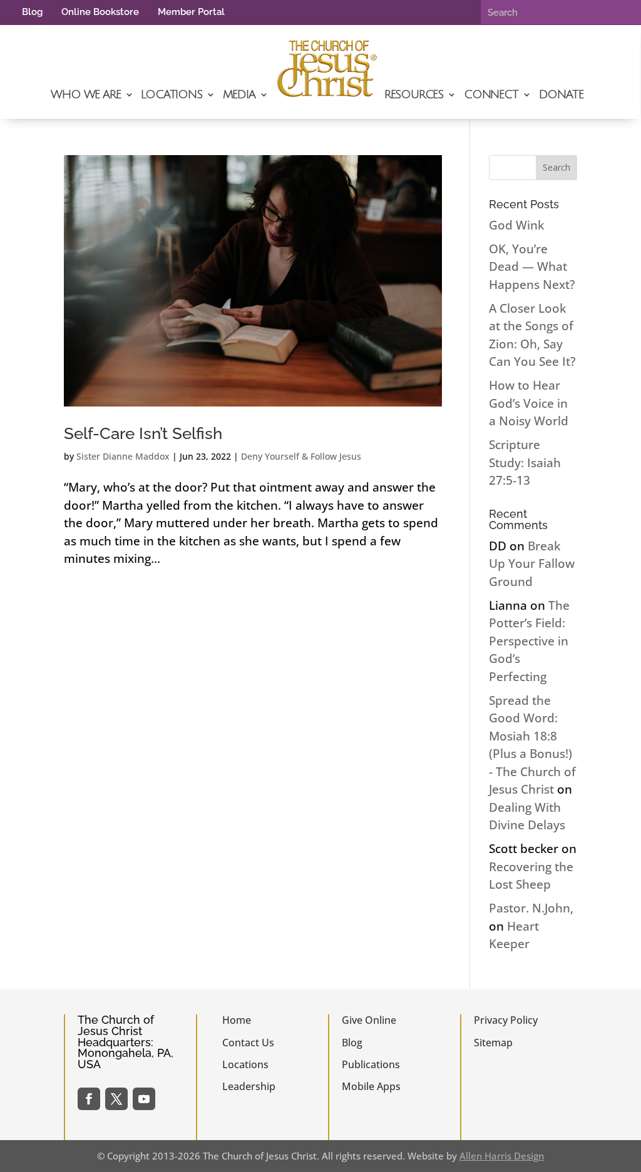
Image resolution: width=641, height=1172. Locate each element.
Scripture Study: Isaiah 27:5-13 (525, 462)
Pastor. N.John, (531, 908)
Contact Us (248, 1042)
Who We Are (85, 94)
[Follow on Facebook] (89, 1099)
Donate (561, 94)
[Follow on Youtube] (144, 1099)
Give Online (369, 1020)
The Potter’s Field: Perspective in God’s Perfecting (529, 641)
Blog (32, 12)
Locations (171, 94)
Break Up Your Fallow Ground (532, 564)
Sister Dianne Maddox (123, 456)
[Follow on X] (116, 1099)
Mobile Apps (371, 1086)
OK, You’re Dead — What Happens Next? (532, 267)
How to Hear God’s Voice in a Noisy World (528, 403)
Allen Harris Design (501, 1155)
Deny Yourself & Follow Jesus (301, 456)
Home (236, 1020)
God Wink (516, 225)
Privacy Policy (506, 1020)
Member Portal (191, 12)
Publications (371, 1064)
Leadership (248, 1086)
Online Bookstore (100, 12)
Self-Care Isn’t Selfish (143, 433)
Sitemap (493, 1042)
